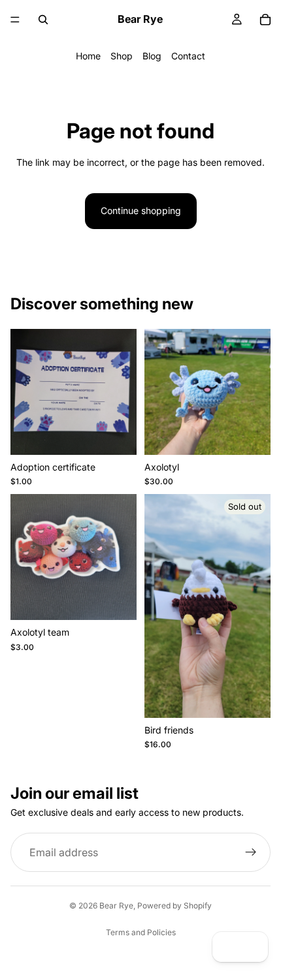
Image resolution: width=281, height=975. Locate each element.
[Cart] (265, 19)
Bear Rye (116, 905)
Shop (121, 55)
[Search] (43, 19)
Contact (188, 55)
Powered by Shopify (174, 905)
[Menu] (15, 20)
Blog (151, 55)
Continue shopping (141, 210)
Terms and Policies (141, 932)
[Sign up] (251, 852)
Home (88, 55)
